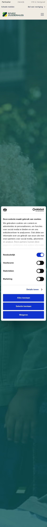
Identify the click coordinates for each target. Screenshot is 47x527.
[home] (13, 14)
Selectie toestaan (23, 306)
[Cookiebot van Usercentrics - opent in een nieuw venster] (33, 210)
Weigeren (23, 315)
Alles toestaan (23, 298)
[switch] (40, 263)
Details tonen (33, 289)
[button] (31, 6)
